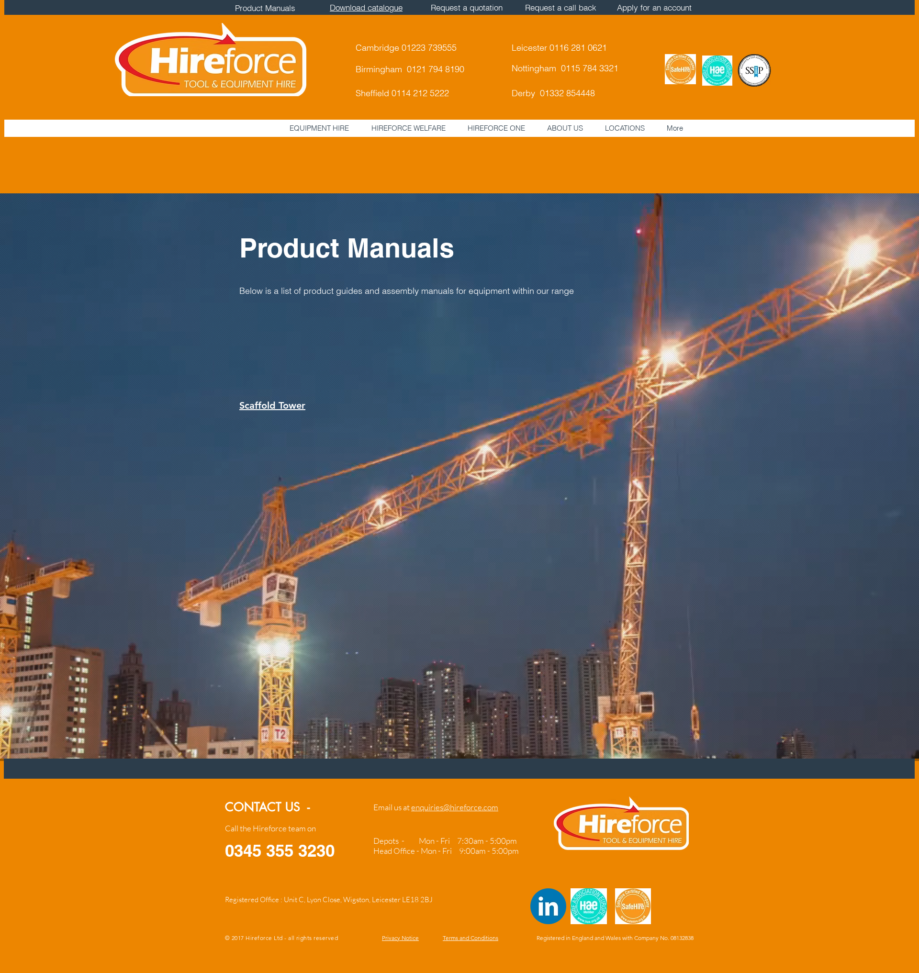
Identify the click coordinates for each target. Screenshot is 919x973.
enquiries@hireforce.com (454, 807)
